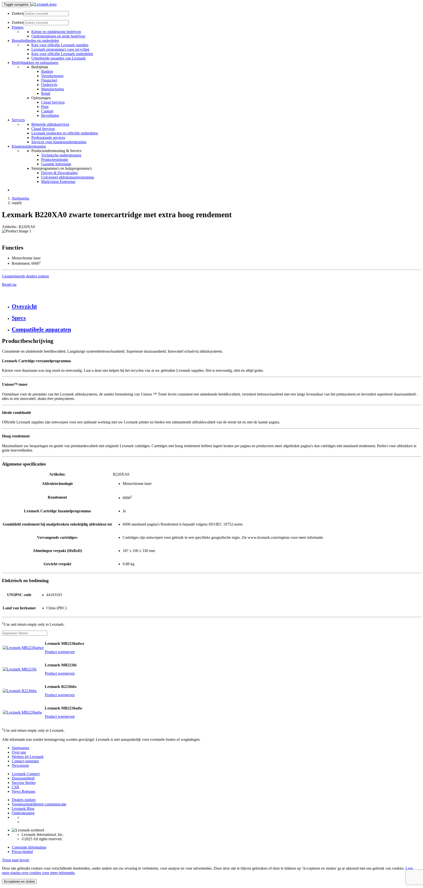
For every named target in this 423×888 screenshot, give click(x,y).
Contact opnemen (25, 761)
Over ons (19, 752)
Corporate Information (29, 847)
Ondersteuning (23, 813)
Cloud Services (53, 102)
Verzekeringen (52, 76)
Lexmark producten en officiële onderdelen (64, 133)
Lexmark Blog (23, 808)
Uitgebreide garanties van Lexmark (58, 58)
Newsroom (20, 765)
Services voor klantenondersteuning (58, 142)
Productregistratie (54, 159)
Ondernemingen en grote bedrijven (58, 36)
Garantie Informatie (56, 164)
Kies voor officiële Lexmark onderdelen (62, 54)
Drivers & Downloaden (59, 173)
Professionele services (48, 137)
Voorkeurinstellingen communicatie (39, 804)
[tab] (216, 306)
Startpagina (20, 198)
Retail (45, 93)
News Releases (23, 791)
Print (44, 107)
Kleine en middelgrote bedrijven (56, 32)
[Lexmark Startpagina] (44, 4)
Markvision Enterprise (58, 182)
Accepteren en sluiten (19, 881)
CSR (15, 787)
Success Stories (23, 782)
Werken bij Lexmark (28, 757)
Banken (47, 71)
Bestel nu (9, 284)
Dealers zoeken (23, 800)
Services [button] (18, 120)
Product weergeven (60, 652)
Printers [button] (18, 27)
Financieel (49, 80)
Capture (47, 111)
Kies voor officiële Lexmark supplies (59, 45)
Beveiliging (50, 115)
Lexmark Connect (26, 774)
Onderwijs (49, 85)
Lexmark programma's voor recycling (60, 49)
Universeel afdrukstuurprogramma (67, 177)
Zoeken (18, 13)
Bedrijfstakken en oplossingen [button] (35, 62)
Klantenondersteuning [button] (29, 146)
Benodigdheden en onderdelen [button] (35, 40)
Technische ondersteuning (61, 155)
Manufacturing (52, 89)
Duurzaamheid (23, 778)
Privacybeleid (22, 852)
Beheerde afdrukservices (50, 124)
